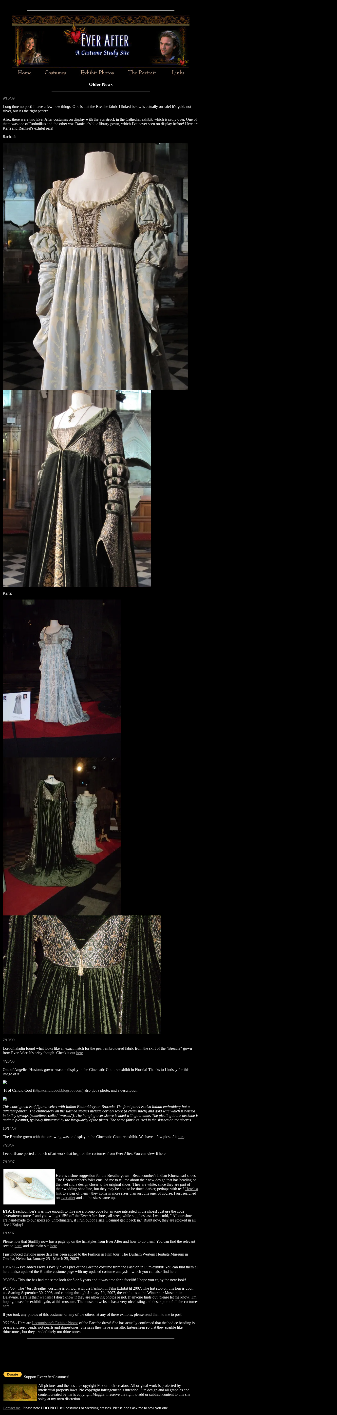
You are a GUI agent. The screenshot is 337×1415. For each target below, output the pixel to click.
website (46, 1297)
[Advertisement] (100, 4)
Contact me (11, 1408)
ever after (68, 1198)
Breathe (46, 1271)
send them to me (157, 1314)
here (79, 1053)
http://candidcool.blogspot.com (58, 1090)
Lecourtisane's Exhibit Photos (55, 1323)
